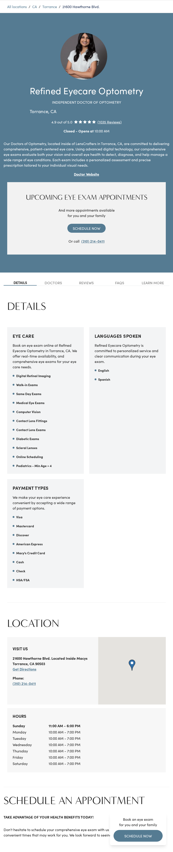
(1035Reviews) (110, 121)
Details (20, 282)
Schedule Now (86, 228)
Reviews (86, 282)
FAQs (119, 282)
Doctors (53, 282)
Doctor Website (86, 174)
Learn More (153, 282)
